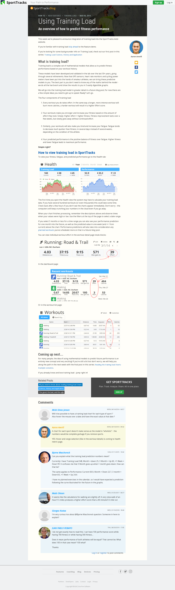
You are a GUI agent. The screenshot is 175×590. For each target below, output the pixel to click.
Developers (70, 582)
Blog (44, 8)
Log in (169, 2)
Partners (61, 582)
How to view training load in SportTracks (66, 153)
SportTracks (17, 2)
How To (41, 16)
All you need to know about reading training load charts (60, 385)
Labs (77, 582)
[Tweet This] (136, 72)
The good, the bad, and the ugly (51, 392)
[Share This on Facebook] (136, 67)
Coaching (71, 572)
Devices (87, 572)
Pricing (97, 572)
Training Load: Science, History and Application (63, 54)
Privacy (95, 582)
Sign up (158, 2)
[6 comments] (136, 62)
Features (60, 572)
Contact (83, 582)
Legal (89, 582)
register (103, 553)
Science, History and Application (51, 388)
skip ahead (73, 47)
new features (54, 16)
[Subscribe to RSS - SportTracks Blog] (31, 8)
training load (70, 16)
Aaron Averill (136, 56)
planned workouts (46, 230)
